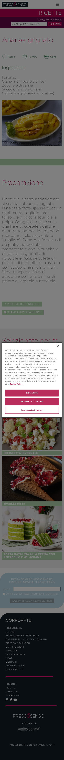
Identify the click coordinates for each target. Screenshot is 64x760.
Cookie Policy (16, 384)
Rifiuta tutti (32, 393)
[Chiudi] (57, 346)
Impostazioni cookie (32, 410)
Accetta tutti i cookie (32, 401)
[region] (32, 380)
